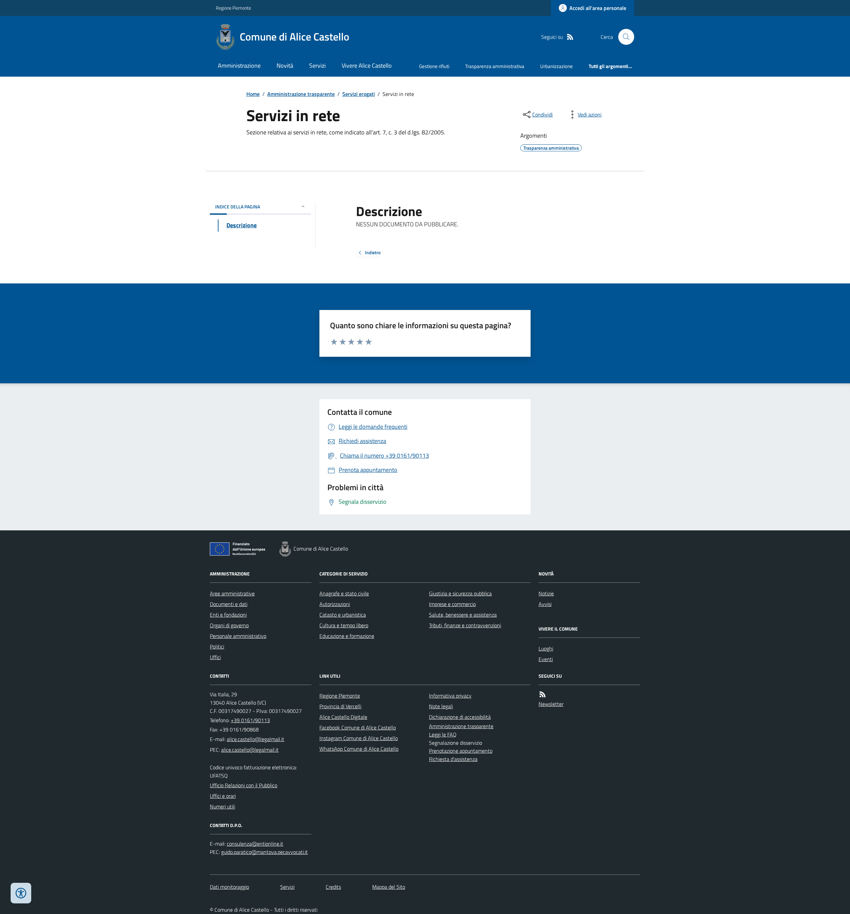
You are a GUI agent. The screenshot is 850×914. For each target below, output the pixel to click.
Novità (285, 65)
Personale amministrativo (238, 636)
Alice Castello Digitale (343, 717)
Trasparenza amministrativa (494, 66)
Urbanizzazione (556, 66)
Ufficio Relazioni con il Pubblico (243, 785)
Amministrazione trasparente (301, 94)
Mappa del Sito (388, 887)
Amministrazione (239, 65)
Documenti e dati (228, 604)
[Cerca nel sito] (623, 37)
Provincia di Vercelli (340, 706)
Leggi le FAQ (443, 734)
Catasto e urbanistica (342, 615)
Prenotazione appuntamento (460, 751)
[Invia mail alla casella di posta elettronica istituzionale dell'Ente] (255, 739)
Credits (333, 887)
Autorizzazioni (334, 604)
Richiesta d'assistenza (453, 759)
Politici (217, 646)
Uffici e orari (223, 796)
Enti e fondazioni (228, 615)
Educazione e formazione (346, 636)
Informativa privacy (450, 696)
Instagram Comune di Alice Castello (358, 738)
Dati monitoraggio (229, 887)
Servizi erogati (358, 94)
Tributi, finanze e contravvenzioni (465, 625)
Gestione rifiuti (434, 66)
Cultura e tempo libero (343, 625)
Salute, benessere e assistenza (463, 615)
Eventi (546, 659)
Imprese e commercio (452, 604)
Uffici (215, 657)
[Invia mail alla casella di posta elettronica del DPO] (255, 844)
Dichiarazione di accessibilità (460, 717)
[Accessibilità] (21, 893)
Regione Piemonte (233, 7)
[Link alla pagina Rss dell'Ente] (543, 694)
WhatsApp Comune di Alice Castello (358, 749)
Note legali (441, 706)
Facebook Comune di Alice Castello (357, 727)
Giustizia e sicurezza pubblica (460, 593)
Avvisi (545, 604)
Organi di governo (229, 625)
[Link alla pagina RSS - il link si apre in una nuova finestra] (570, 37)
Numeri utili (222, 806)
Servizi (317, 65)
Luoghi (546, 648)
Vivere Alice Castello (367, 65)
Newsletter (551, 704)
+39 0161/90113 (250, 720)
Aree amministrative (232, 593)
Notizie (546, 593)
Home (253, 94)
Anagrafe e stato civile (344, 593)
